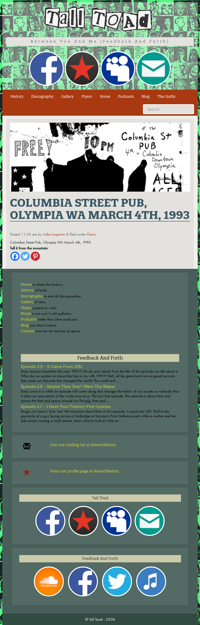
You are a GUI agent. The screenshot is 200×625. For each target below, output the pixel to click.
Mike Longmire (54, 234)
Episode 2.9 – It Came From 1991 (51, 366)
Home (26, 284)
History (16, 96)
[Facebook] (15, 256)
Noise (105, 96)
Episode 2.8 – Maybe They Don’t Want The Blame (68, 386)
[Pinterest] (35, 256)
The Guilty (166, 96)
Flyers (87, 96)
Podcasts (126, 96)
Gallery (67, 96)
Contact (27, 331)
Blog (145, 96)
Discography (42, 96)
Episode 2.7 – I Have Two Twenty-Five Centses (66, 406)
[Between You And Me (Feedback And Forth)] (100, 19)
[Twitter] (25, 256)
